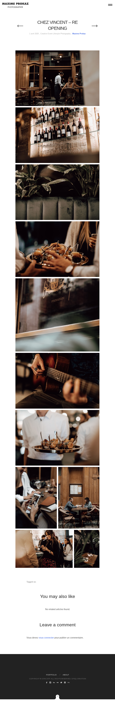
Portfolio (51, 675)
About (66, 675)
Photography (65, 34)
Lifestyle (56, 34)
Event (50, 34)
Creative (43, 34)
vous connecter (46, 638)
